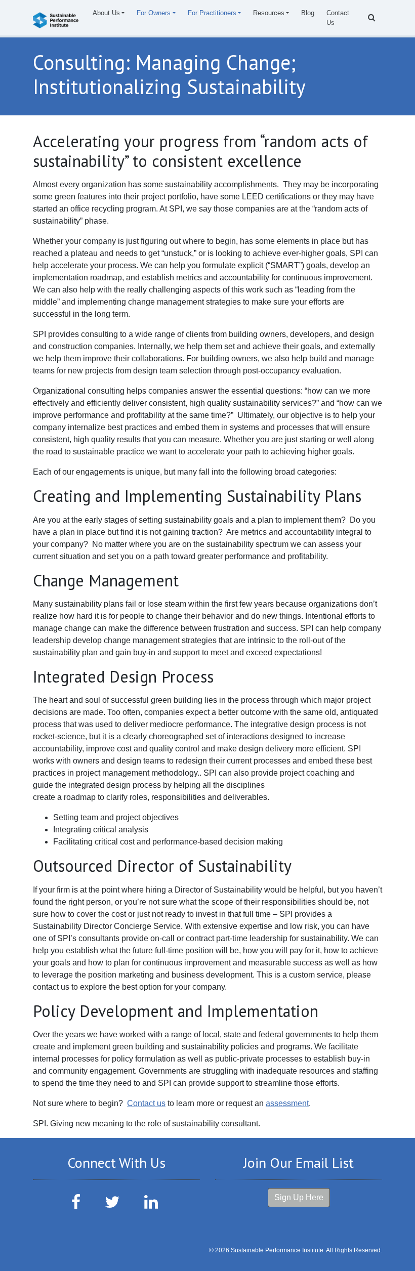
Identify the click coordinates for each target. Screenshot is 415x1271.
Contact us (146, 1103)
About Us (106, 13)
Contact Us (337, 17)
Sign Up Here (298, 1197)
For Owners (154, 13)
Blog (307, 13)
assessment (287, 1103)
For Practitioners (212, 13)
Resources (268, 13)
